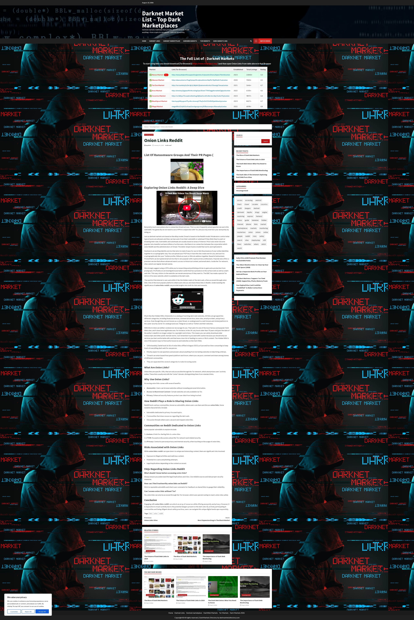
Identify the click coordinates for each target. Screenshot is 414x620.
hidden (264, 220)
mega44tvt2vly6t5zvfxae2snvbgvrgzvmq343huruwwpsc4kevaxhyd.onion (199, 106)
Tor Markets (205, 41)
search (239, 240)
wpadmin (148, 145)
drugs (257, 212)
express (250, 216)
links (150, 513)
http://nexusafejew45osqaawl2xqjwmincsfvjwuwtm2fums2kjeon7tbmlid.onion (201, 75)
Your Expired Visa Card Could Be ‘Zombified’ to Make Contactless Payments (249, 287)
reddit (161, 513)
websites (247, 244)
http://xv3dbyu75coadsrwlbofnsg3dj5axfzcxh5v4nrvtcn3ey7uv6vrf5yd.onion (200, 96)
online (265, 232)
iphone (248, 224)
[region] (28, 605)
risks (254, 236)
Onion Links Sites (151, 519)
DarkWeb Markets (190, 41)
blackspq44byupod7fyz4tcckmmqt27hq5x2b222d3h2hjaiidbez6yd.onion (199, 101)
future (239, 220)
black (239, 204)
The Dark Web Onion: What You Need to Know (223, 587)
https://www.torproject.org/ (205, 63)
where (256, 244)
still (264, 240)
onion (155, 513)
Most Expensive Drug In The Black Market (214, 519)
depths (249, 212)
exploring (240, 216)
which (263, 244)
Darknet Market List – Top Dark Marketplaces (162, 19)
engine (264, 212)
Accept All (42, 612)
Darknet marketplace (171, 41)
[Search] (251, 41)
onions (258, 232)
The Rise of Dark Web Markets (187, 544)
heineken (255, 220)
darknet (257, 208)
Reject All (28, 612)
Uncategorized (149, 134)
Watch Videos (265, 41)
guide (247, 220)
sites (247, 240)
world (239, 248)
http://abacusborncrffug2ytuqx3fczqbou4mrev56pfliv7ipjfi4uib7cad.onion (200, 80)
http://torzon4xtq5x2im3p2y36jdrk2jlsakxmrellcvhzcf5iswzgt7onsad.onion (200, 85)
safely (262, 236)
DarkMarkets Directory (208, 618)
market (263, 224)
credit (239, 208)
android (258, 200)
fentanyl (259, 216)
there (239, 244)
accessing (248, 200)
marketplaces (242, 228)
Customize (14, 612)
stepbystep (256, 240)
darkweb (240, 212)
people (239, 236)
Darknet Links (154, 41)
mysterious (241, 232)
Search (239, 135)
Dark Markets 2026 (220, 41)
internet (240, 224)
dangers (248, 208)
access (239, 200)
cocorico (264, 204)
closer (247, 204)
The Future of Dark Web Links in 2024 (157, 544)
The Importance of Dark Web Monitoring (216, 544)
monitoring (264, 228)
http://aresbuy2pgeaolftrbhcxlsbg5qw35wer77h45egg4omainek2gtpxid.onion (201, 91)
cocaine (255, 204)
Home (144, 41)
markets (253, 228)
